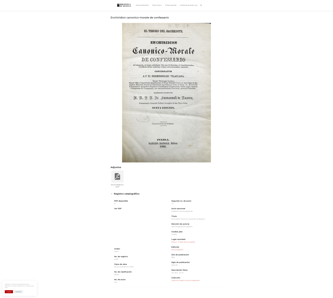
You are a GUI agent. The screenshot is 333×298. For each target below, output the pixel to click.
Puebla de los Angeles (186, 242)
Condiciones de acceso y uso (188, 5)
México (174, 242)
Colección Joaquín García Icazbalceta (185, 280)
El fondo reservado (170, 5)
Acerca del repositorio (142, 5)
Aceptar (9, 291)
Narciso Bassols (177, 250)
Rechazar (18, 291)
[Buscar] (201, 5)
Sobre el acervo (157, 5)
